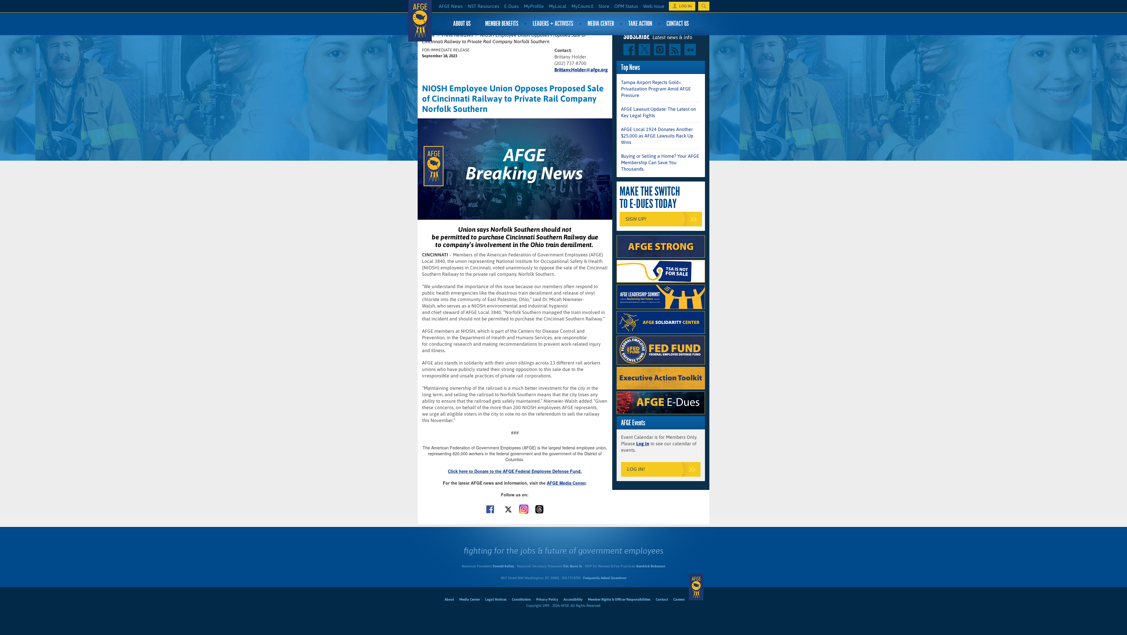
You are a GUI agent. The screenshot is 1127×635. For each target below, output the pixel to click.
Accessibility (573, 599)
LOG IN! (636, 469)
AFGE (696, 587)
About (449, 599)
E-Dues (511, 6)
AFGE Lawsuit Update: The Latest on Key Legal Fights (658, 112)
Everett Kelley (503, 566)
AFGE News (451, 6)
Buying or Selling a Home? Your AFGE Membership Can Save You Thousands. (660, 162)
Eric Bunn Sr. (572, 566)
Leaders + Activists (553, 24)
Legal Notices (496, 599)
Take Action (640, 24)
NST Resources (483, 6)
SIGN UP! (635, 219)
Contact (662, 599)
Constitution (521, 599)
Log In (642, 443)
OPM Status (626, 6)
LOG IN (685, 6)
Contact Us (678, 24)
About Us (462, 24)
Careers (679, 599)
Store (603, 6)
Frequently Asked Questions (604, 578)
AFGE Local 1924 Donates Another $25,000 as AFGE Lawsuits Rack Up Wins (657, 136)
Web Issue (653, 6)
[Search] (703, 6)
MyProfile (534, 6)
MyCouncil (582, 6)
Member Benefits (501, 24)
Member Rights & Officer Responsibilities (619, 599)
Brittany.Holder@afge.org (581, 69)
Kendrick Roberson (650, 566)
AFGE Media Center (566, 483)
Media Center (601, 24)
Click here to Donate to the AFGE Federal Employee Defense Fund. (515, 471)
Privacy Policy (547, 599)
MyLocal (557, 6)
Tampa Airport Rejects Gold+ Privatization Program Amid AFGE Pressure (656, 89)
